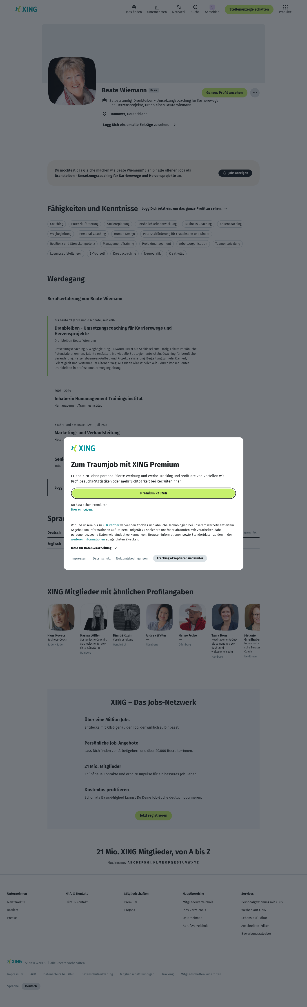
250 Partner (111, 525)
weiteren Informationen (88, 539)
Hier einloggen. (82, 509)
